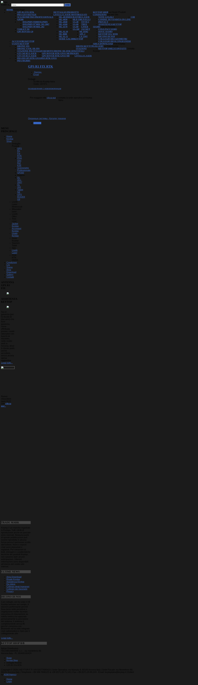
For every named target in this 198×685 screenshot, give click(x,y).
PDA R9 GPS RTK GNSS (29, 58)
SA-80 (75, 27)
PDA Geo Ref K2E (27, 14)
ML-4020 (63, 17)
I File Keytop (119, 44)
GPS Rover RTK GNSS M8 (56, 56)
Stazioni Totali (81, 49)
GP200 (20, 19)
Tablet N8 (23, 29)
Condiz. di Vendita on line (114, 19)
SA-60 (75, 24)
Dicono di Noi (106, 36)
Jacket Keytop (15, 225)
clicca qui (51, 98)
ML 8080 (63, 34)
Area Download (103, 44)
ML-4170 (63, 27)
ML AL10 (63, 31)
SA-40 (75, 22)
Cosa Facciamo (107, 29)
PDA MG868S (23, 61)
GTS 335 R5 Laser (27, 56)
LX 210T (83, 36)
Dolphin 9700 (30, 24)
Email (36, 74)
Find (67, 5)
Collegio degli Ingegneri (114, 41)
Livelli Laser (83, 56)
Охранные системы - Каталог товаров (47, 118)
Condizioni (100, 14)
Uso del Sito (112, 14)
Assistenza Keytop (110, 24)
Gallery (98, 46)
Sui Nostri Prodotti (117, 12)
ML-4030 (63, 19)
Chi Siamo (9, 266)
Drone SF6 (23, 46)
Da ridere (10, 584)
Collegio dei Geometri (112, 39)
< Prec (37, 123)
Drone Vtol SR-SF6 (28, 48)
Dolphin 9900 (30, 27)
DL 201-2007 (43, 24)
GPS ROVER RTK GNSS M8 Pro (58, 53)
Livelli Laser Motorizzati (70, 14)
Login (9, 681)
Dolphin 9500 (30, 22)
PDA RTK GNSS (49, 58)
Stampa (37, 72)
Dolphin (43, 22)
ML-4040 (63, 22)
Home (9, 10)
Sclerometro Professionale (35, 17)
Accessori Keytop (23, 41)
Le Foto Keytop (111, 46)
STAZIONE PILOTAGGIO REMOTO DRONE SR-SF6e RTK (46, 51)
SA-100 (76, 29)
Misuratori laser (78, 17)
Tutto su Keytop (107, 27)
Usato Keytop (20, 44)
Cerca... (6, 5)
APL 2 (82, 34)
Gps (77, 53)
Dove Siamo (105, 31)
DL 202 (41, 27)
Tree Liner (84, 25)
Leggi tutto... (7, 363)
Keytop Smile (106, 48)
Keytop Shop (100, 12)
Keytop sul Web (108, 34)
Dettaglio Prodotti (66, 12)
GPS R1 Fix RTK (25, 12)
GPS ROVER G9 (25, 31)
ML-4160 (63, 24)
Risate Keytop (13, 579)
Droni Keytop (84, 46)
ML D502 (83, 31)
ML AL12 (63, 36)
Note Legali (106, 17)
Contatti (120, 48)
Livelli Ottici (85, 20)
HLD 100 (77, 19)
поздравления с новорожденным (44, 88)
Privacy (103, 22)
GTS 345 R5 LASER (27, 53)
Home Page (19, 10)
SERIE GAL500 (66, 39)
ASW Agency (10, 674)
